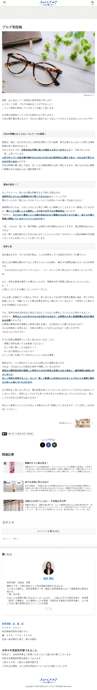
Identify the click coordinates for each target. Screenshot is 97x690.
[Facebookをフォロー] (50, 608)
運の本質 (22, 434)
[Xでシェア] (42, 444)
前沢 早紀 (48, 578)
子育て (13, 434)
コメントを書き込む (48, 531)
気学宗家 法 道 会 (12, 624)
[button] (54, 444)
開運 (31, 434)
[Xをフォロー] (46, 608)
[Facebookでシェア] (48, 444)
